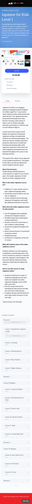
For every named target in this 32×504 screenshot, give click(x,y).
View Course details (7, 41)
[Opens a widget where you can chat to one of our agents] (25, 501)
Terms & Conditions (20, 498)
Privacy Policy (10, 498)
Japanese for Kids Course (10, 10)
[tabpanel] (16, 206)
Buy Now (16, 70)
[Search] (29, 3)
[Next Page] (22, 485)
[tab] (6, 101)
